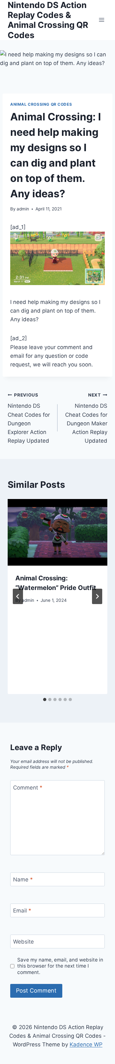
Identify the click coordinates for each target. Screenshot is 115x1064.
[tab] (44, 699)
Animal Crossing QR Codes (41, 104)
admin (23, 208)
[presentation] (57, 532)
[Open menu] (101, 20)
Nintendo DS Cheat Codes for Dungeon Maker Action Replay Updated (86, 418)
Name (23, 879)
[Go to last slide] (18, 596)
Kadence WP (86, 1044)
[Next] (97, 596)
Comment (27, 787)
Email (22, 910)
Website (23, 941)
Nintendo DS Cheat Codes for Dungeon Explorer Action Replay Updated (29, 418)
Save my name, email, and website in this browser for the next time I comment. (60, 966)
